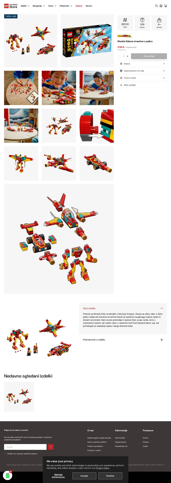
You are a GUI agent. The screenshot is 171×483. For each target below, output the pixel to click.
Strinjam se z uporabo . (22, 454)
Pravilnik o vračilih (94, 450)
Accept (84, 476)
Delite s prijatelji (129, 85)
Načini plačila (120, 438)
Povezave (148, 430)
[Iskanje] (156, 6)
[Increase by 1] (127, 56)
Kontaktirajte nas (121, 446)
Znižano (146, 442)
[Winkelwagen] (165, 6)
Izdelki (145, 446)
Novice (89, 6)
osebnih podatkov (30, 454)
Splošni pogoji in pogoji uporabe (99, 438)
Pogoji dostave (120, 442)
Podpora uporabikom (95, 446)
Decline (110, 476)
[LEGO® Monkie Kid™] (142, 35)
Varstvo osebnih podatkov (97, 442)
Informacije (121, 430)
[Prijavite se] (161, 6)
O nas (90, 430)
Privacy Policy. (103, 468)
